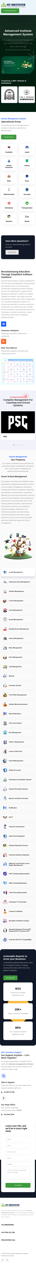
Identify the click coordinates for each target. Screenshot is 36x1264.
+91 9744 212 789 (8, 1232)
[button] (13, 445)
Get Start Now (10, 978)
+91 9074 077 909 (8, 1092)
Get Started (18, 1185)
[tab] (18, 572)
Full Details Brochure (10, 10)
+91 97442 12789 (8, 1114)
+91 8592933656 (7, 1225)
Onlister (12, 1255)
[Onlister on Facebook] (2, 1260)
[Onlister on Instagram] (7, 1260)
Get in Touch (12, 252)
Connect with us (9, 137)
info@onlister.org (8, 1240)
